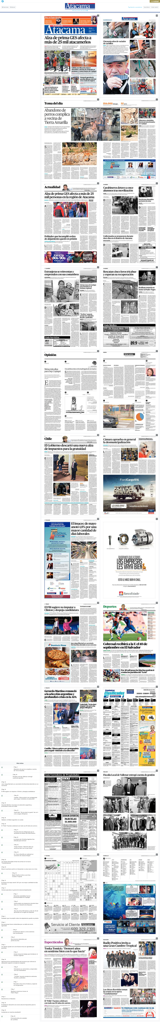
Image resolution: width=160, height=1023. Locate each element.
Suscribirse (147, 7)
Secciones (5, 7)
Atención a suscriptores (136, 7)
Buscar (13, 7)
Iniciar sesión (154, 7)
